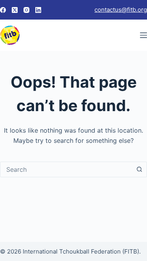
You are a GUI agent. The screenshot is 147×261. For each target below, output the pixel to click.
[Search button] (139, 169)
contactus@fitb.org (120, 9)
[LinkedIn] (38, 10)
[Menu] (143, 35)
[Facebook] (3, 10)
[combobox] (66, 169)
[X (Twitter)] (15, 10)
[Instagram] (26, 10)
